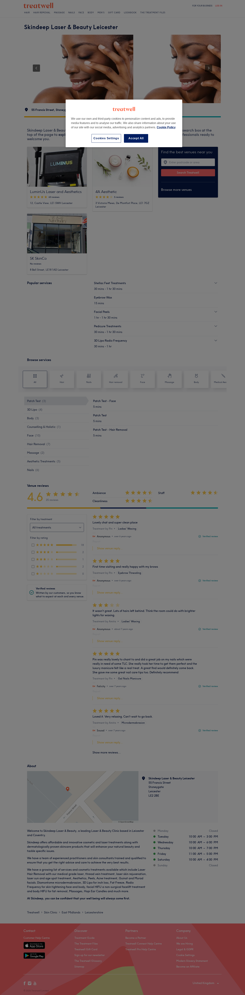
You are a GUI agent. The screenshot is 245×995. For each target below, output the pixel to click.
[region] (124, 123)
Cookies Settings (106, 138)
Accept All (136, 138)
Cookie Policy (166, 127)
